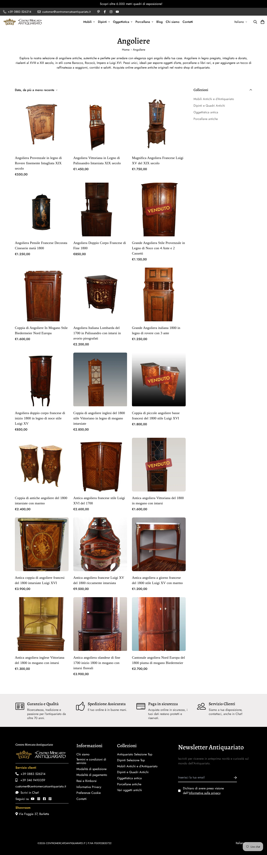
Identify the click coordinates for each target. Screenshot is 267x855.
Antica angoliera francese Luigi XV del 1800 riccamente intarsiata (98, 580)
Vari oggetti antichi (129, 790)
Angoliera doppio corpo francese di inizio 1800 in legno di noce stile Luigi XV (40, 418)
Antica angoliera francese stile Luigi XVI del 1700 (99, 500)
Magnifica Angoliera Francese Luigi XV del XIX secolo (157, 160)
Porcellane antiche (129, 784)
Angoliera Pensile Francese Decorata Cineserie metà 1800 (41, 245)
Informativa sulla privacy (204, 793)
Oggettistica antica (129, 778)
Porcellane (142, 22)
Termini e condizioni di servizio (91, 761)
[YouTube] (32, 799)
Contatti (188, 22)
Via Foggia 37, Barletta (33, 814)
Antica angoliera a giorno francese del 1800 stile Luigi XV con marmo (157, 580)
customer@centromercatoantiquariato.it (40, 786)
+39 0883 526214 (32, 774)
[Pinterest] (50, 799)
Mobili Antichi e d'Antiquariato (137, 766)
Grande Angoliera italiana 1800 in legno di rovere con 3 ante (156, 330)
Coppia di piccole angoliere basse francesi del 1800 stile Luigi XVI (156, 415)
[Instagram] (38, 799)
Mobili (87, 22)
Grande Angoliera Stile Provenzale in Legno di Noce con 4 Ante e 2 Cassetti (158, 248)
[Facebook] (44, 799)
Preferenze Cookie (88, 793)
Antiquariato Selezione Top (134, 754)
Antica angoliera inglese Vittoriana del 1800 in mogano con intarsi (39, 660)
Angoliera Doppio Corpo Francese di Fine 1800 (99, 245)
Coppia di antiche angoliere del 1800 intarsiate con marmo (41, 500)
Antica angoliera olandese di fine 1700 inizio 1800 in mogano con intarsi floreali (96, 663)
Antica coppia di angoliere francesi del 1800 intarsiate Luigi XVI (40, 580)
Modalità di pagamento (91, 775)
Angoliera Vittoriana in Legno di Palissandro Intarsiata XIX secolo (97, 160)
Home (126, 49)
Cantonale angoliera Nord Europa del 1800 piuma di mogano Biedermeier (158, 660)
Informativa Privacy (88, 787)
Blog (159, 22)
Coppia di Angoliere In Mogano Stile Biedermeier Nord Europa (41, 330)
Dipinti (102, 22)
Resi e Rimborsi (86, 781)
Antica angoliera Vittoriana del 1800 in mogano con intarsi (158, 500)
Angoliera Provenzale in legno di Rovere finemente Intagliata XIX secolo (38, 163)
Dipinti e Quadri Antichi (133, 772)
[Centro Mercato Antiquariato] (22, 21)
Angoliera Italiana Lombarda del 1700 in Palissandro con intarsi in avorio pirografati (97, 333)
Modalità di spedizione (91, 769)
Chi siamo (172, 22)
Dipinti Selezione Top (131, 760)
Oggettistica (121, 22)
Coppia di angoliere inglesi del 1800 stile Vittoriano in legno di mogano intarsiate (99, 418)
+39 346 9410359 (31, 780)
